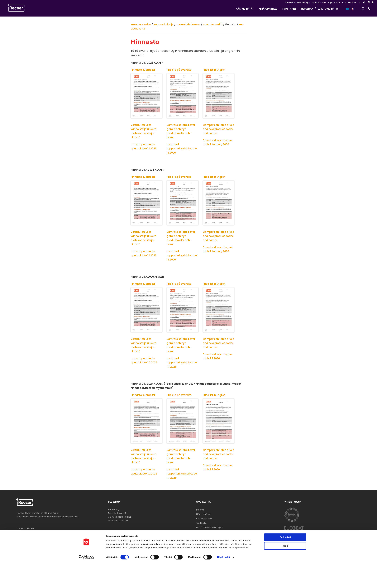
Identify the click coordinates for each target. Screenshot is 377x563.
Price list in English (214, 70)
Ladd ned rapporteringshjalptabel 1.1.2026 (182, 148)
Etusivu (200, 509)
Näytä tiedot (223, 557)
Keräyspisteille (204, 518)
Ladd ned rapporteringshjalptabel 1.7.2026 (182, 362)
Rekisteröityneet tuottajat (297, 2)
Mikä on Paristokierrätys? (209, 527)
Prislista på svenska (179, 70)
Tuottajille (201, 523)
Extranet (352, 2)
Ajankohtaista (319, 2)
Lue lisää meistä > (25, 528)
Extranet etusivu (141, 24)
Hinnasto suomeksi (143, 70)
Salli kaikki (285, 537)
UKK (344, 2)
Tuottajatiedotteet (188, 24)
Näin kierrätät (203, 514)
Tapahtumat (334, 2)
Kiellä (285, 546)
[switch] (154, 557)
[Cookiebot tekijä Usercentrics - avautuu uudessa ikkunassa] (86, 557)
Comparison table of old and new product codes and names (218, 129)
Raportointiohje (163, 24)
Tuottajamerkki (212, 24)
